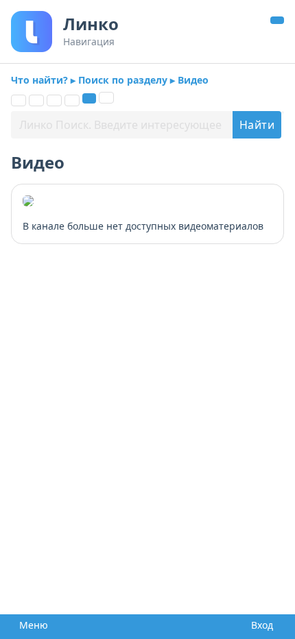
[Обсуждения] (54, 100)
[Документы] (36, 100)
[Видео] (89, 98)
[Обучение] (72, 100)
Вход (259, 625)
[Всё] (18, 100)
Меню (29, 625)
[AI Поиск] (106, 98)
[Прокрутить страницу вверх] (277, 20)
